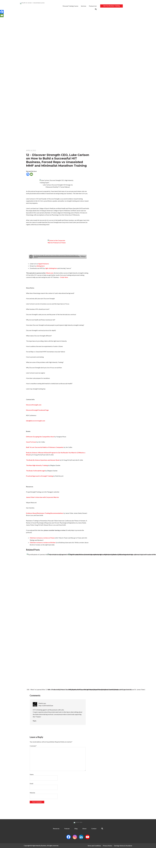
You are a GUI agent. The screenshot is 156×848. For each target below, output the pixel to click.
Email (31, 783)
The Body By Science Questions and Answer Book (42, 460)
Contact (93, 828)
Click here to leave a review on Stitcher (43, 542)
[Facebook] (27, 176)
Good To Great (31, 442)
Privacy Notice (107, 845)
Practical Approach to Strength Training (39, 476)
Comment (33, 746)
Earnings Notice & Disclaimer (123, 845)
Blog (75, 828)
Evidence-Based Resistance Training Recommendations (44, 513)
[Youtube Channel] (87, 837)
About (84, 828)
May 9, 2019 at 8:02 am (46, 705)
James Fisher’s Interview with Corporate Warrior (42, 497)
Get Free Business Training (111, 6)
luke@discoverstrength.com (35, 421)
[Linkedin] (81, 837)
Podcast (67, 828)
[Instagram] (75, 837)
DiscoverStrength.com (33, 405)
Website (32, 793)
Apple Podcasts (43, 264)
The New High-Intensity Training (37, 465)
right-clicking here (51, 268)
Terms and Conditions (94, 845)
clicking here (40, 266)
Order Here (64, 277)
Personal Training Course (70, 6)
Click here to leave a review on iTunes (42, 538)
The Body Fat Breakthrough (35, 470)
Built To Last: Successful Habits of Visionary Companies (44, 447)
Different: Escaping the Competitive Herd (40, 436)
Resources (56, 828)
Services (83, 6)
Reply (34, 721)
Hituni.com (49, 273)
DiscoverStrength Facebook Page (37, 410)
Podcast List (93, 6)
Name (31, 774)
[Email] (31, 176)
